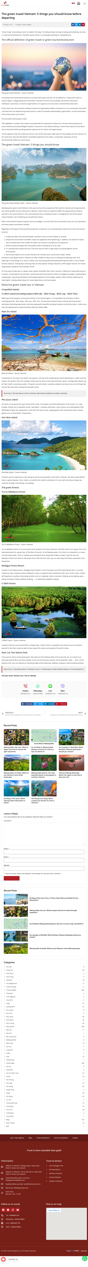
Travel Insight (26, 25)
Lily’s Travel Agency (17, 1138)
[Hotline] (25, 686)
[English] (74, 3)
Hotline (25, 691)
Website (6, 865)
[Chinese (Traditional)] (72, 3)
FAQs (30, 1138)
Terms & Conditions (61, 1138)
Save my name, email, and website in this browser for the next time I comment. (33, 873)
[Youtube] (18, 1210)
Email (6, 857)
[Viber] (63, 686)
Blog (18, 25)
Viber (63, 691)
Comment (8, 820)
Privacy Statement (42, 1138)
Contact (75, 1138)
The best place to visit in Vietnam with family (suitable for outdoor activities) (39, 393)
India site (84, 1251)
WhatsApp (38, 691)
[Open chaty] (3, 1259)
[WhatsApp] (38, 686)
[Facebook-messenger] (8, 1210)
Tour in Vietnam (30, 676)
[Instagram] (13, 1210)
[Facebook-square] (3, 1210)
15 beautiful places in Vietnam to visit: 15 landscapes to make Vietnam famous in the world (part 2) (48, 669)
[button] (73, 24)
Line (50, 691)
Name (6, 848)
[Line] (50, 686)
